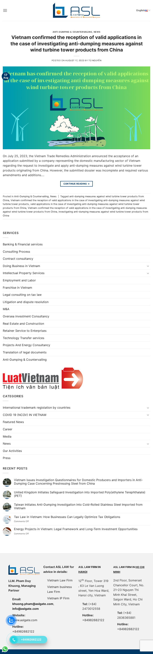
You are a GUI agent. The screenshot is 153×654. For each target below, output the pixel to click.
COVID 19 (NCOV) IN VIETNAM (24, 415)
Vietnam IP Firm (58, 598)
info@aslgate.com (25, 609)
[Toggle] (148, 266)
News (97, 32)
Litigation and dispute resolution (26, 302)
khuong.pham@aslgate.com (32, 604)
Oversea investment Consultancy (26, 316)
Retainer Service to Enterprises (24, 331)
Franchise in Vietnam (17, 287)
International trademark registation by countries (36, 407)
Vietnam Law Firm (60, 580)
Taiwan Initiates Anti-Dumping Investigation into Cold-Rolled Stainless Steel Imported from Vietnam (78, 506)
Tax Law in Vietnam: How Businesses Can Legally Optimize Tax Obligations (67, 517)
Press (6, 458)
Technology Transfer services (23, 338)
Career (7, 429)
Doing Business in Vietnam (21, 266)
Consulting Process (16, 251)
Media (7, 436)
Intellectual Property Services (23, 273)
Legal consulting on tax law (22, 294)
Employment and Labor (19, 280)
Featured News (13, 422)
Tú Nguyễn (94, 60)
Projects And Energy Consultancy (26, 345)
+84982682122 (93, 620)
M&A (6, 309)
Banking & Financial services (23, 244)
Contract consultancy (18, 258)
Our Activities (12, 451)
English (140, 10)
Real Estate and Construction (23, 323)
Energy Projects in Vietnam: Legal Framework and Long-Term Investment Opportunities (76, 529)
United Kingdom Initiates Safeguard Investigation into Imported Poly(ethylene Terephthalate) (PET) (79, 494)
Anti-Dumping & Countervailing (72, 32)
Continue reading (76, 183)
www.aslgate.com (24, 620)
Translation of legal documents (24, 352)
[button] (5, 10)
